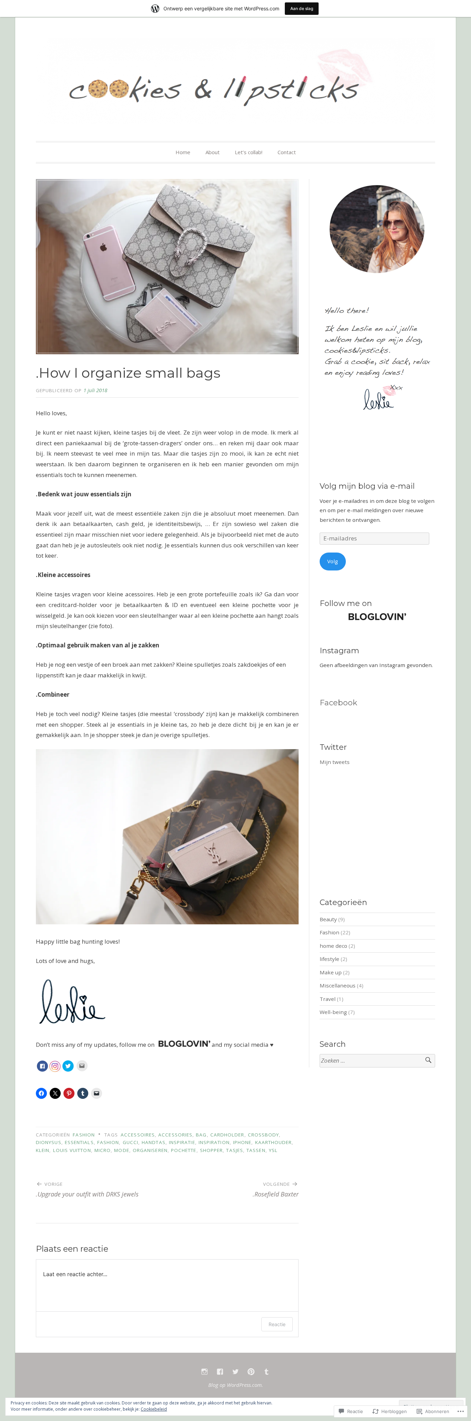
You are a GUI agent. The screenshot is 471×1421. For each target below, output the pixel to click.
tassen (256, 1150)
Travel (327, 998)
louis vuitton (72, 1150)
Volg (332, 561)
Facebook (338, 702)
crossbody (263, 1135)
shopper (211, 1150)
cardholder (227, 1135)
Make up (331, 972)
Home (183, 152)
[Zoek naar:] (377, 1060)
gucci (130, 1142)
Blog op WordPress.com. (235, 1384)
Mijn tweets (335, 761)
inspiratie (182, 1142)
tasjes (234, 1150)
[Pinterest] (251, 1371)
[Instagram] (204, 1371)
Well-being (333, 1011)
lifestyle (329, 958)
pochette (184, 1150)
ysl (273, 1150)
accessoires (138, 1135)
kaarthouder (273, 1142)
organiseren (150, 1150)
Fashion (84, 1135)
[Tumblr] (266, 1371)
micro (102, 1150)
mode (121, 1150)
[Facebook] (220, 1371)
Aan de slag (301, 8)
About (213, 152)
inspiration (214, 1142)
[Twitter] (235, 1371)
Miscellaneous (337, 985)
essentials (79, 1142)
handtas (154, 1142)
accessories (175, 1135)
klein (42, 1150)
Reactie (277, 1324)
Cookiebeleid (154, 1409)
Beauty (328, 919)
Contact (287, 152)
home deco (333, 945)
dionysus (48, 1142)
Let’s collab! (248, 152)
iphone (242, 1142)
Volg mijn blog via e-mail (367, 486)
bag (201, 1135)
